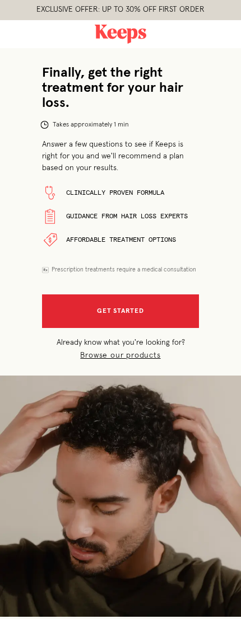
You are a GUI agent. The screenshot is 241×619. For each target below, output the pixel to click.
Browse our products (120, 355)
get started (120, 311)
